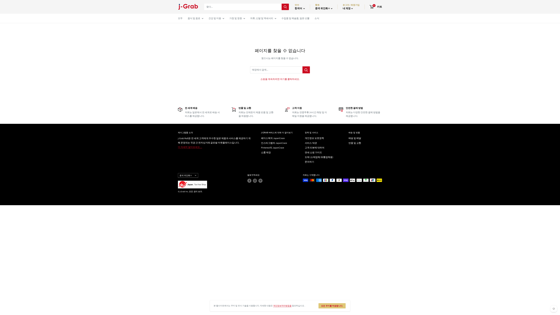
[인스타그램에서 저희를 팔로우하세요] (255, 180)
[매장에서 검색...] (306, 69)
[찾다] (285, 7)
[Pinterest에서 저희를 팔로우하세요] (260, 180)
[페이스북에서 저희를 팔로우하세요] (249, 180)
